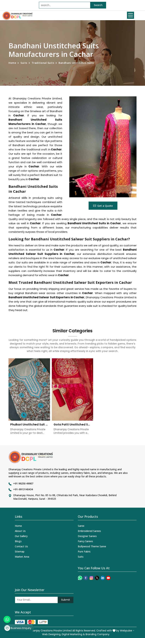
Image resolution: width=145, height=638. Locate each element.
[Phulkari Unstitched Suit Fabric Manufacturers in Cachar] (29, 389)
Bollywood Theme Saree (92, 546)
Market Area (22, 556)
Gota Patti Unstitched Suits (73, 424)
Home (12, 62)
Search (98, 5)
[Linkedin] (102, 578)
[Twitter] (97, 578)
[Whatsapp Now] (7, 619)
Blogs (18, 541)
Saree (81, 525)
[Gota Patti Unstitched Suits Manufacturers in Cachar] (72, 389)
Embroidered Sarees (89, 531)
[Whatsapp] (80, 578)
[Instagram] (91, 578)
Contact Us (21, 546)
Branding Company (97, 634)
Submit (65, 600)
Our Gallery (21, 536)
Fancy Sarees (85, 541)
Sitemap (19, 551)
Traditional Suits (43, 62)
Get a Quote (105, 205)
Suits (24, 62)
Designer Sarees (87, 536)
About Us (20, 531)
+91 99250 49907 (23, 483)
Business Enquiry (20, 628)
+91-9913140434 (23, 489)
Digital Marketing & (73, 634)
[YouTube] (108, 578)
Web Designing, (51, 634)
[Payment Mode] (31, 622)
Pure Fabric (84, 551)
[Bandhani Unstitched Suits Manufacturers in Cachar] (103, 146)
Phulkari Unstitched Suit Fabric (29, 424)
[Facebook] (85, 578)
